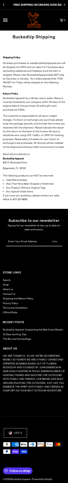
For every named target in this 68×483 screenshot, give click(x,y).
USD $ (18, 432)
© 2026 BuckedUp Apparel (17, 479)
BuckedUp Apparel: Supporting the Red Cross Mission (33, 329)
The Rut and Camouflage (17, 338)
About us (8, 289)
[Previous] (4, 5)
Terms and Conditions (15, 307)
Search (7, 280)
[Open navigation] (13, 20)
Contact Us (9, 294)
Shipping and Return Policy (18, 298)
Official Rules (10, 312)
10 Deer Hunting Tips (14, 334)
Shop (6, 284)
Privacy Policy (10, 303)
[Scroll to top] (60, 473)
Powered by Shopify (42, 479)
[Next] (64, 5)
